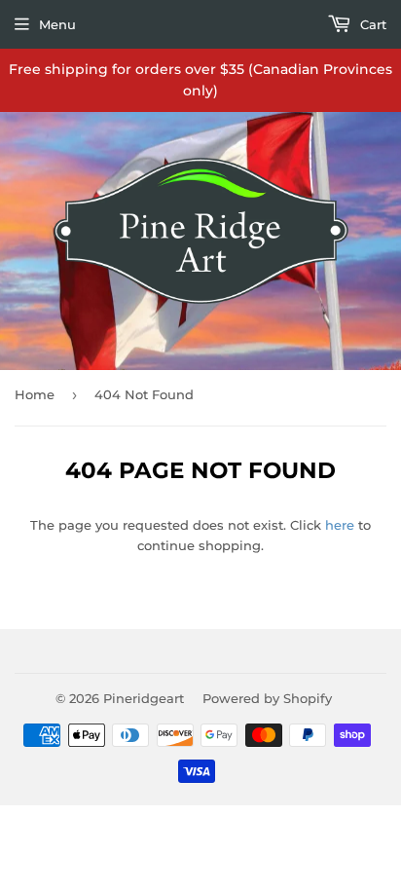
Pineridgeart (143, 698)
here (339, 525)
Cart (371, 24)
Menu (57, 24)
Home (35, 394)
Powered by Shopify (267, 698)
